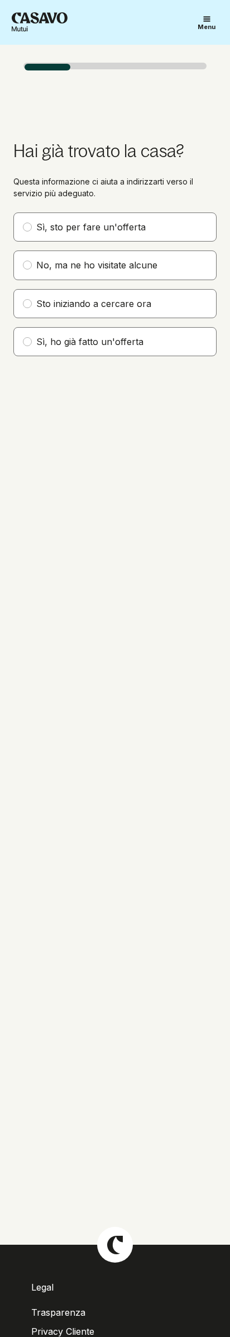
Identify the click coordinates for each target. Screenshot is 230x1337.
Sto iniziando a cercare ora (93, 303)
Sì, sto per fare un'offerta (91, 227)
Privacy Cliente (62, 1331)
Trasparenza (58, 1312)
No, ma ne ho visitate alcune (96, 265)
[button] (206, 22)
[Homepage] (39, 22)
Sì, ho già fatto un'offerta (89, 341)
